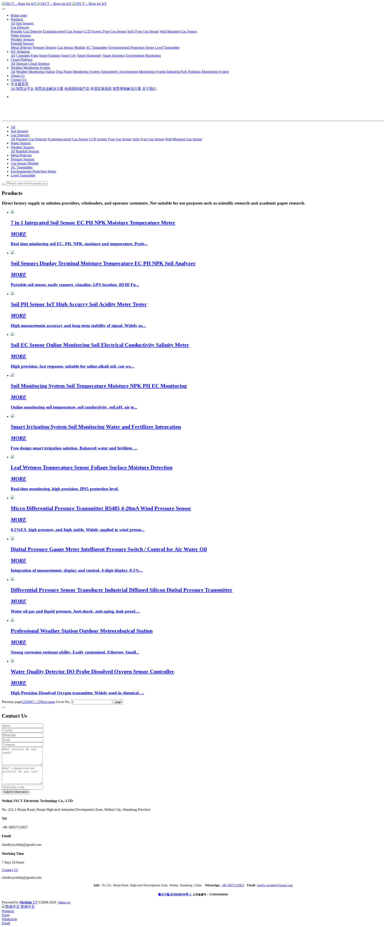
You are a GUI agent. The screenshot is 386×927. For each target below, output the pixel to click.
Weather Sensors (22, 147)
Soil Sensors (19, 131)
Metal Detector (21, 155)
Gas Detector (20, 135)
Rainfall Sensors (27, 151)
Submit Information (16, 792)
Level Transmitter (23, 175)
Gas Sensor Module (25, 163)
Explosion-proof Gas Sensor (68, 139)
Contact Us (10, 870)
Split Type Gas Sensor (148, 139)
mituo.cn (64, 902)
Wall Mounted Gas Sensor (183, 139)
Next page (47, 702)
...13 (37, 702)
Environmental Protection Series (33, 171)
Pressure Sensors (22, 159)
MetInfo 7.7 (28, 902)
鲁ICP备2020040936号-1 (175, 894)
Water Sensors (21, 143)
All (13, 23)
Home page (19, 15)
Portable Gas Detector (31, 139)
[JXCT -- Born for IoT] (193, 4)
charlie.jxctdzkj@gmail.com (275, 885)
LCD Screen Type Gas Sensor (110, 139)
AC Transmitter (22, 167)
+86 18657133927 (232, 885)
